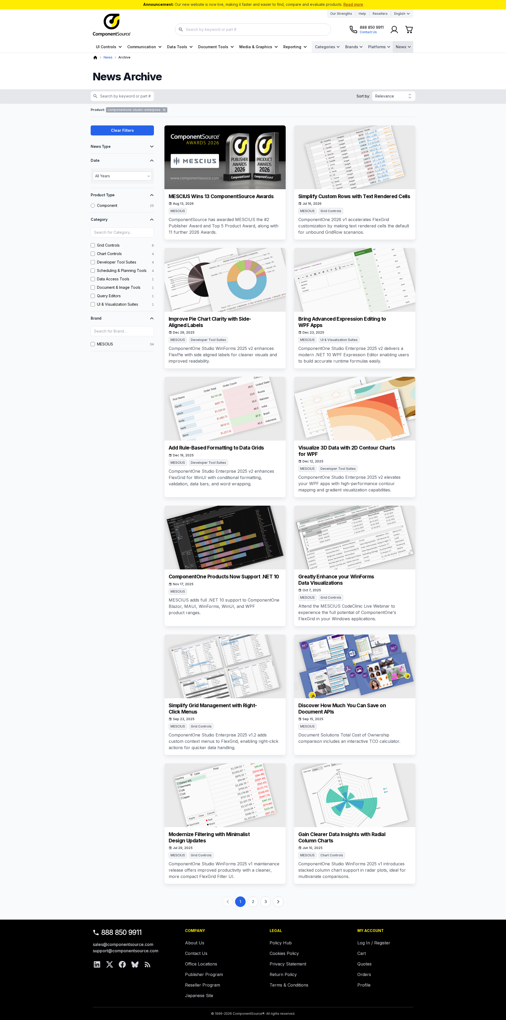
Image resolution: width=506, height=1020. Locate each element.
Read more (353, 4)
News (401, 47)
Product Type (103, 195)
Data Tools (177, 47)
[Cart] (409, 29)
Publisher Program (204, 974)
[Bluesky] (135, 964)
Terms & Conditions (289, 985)
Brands (351, 47)
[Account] (394, 29)
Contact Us (196, 953)
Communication (141, 47)
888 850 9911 (121, 932)
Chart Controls (331, 855)
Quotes (364, 964)
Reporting (292, 47)
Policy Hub (281, 942)
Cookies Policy (284, 953)
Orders (364, 974)
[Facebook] (122, 964)
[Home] (95, 57)
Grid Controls (330, 211)
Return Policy (283, 974)
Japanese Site (199, 995)
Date (95, 160)
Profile (364, 985)
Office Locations (201, 964)
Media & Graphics (255, 47)
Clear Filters (122, 130)
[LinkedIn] (97, 964)
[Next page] (278, 901)
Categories (325, 47)
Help (362, 14)
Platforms (377, 47)
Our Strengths (341, 14)
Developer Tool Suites (208, 340)
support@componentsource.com (125, 950)
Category (99, 219)
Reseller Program (202, 985)
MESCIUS (178, 211)
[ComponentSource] (112, 25)
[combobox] (253, 29)
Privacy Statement (288, 964)
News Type (100, 146)
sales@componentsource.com (123, 944)
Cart (361, 953)
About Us (194, 942)
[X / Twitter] (109, 964)
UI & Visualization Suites (339, 340)
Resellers (380, 14)
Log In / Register (373, 942)
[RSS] (147, 964)
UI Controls (106, 47)
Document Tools (213, 47)
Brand (96, 318)
